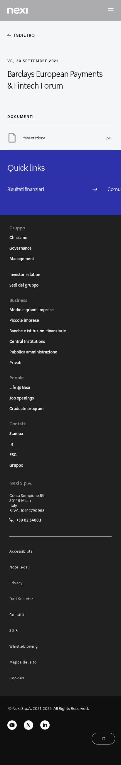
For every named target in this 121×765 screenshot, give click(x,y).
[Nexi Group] (17, 11)
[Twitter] (28, 725)
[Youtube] (12, 725)
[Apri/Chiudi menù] (108, 10)
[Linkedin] (45, 725)
